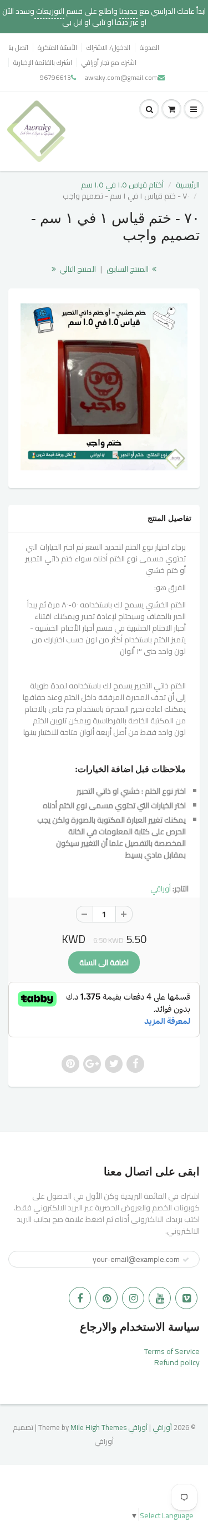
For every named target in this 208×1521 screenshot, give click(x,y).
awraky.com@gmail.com (121, 77)
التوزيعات (49, 11)
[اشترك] (186, 1260)
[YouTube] (160, 1298)
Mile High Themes (98, 1427)
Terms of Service (172, 1351)
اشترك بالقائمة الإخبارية (42, 62)
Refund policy (177, 1362)
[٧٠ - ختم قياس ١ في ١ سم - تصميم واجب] (104, 387)
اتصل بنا (18, 47)
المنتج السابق (128, 269)
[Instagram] (133, 1298)
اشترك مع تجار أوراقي (109, 62)
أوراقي (160, 888)
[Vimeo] (186, 1298)
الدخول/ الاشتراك (108, 47)
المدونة (149, 47)
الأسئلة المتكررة (57, 47)
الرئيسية (188, 185)
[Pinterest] (106, 1298)
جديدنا (128, 11)
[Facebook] (80, 1298)
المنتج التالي (77, 269)
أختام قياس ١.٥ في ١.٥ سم (122, 185)
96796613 (55, 77)
